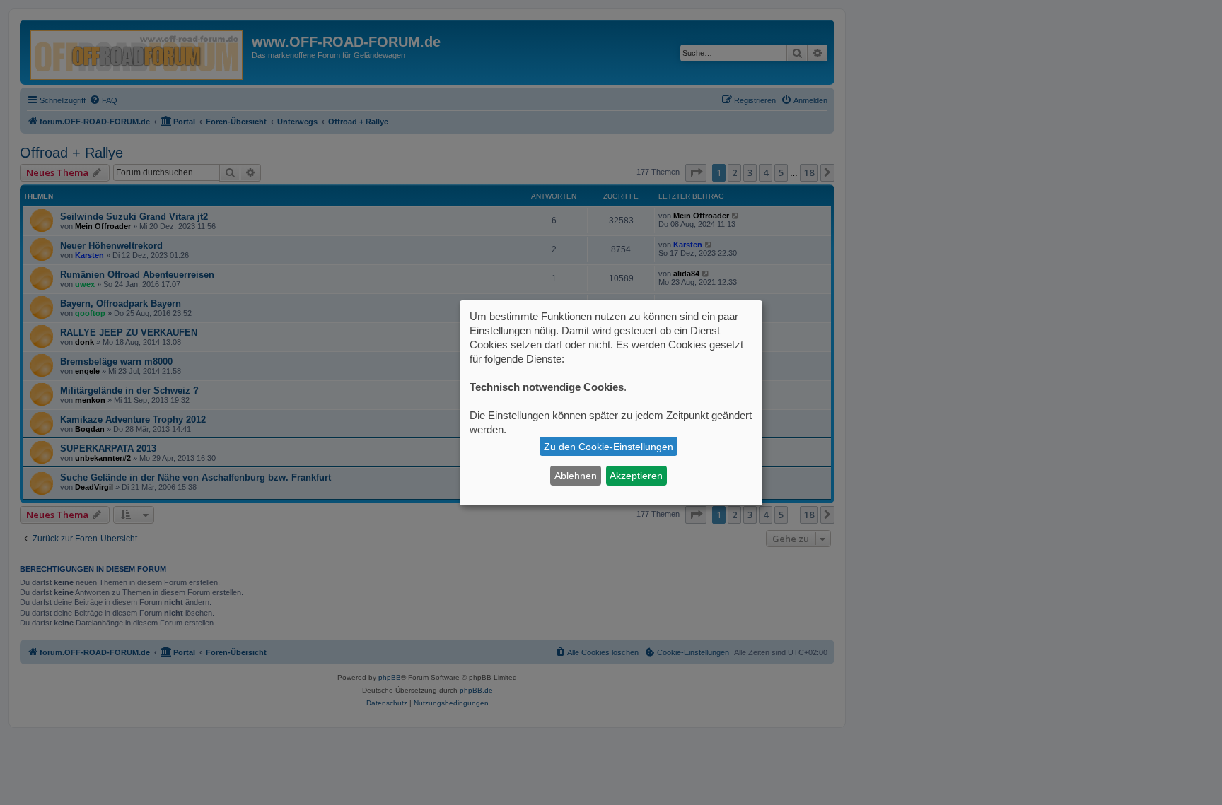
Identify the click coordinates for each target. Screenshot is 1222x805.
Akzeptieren (636, 475)
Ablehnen (575, 475)
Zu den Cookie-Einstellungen (608, 446)
